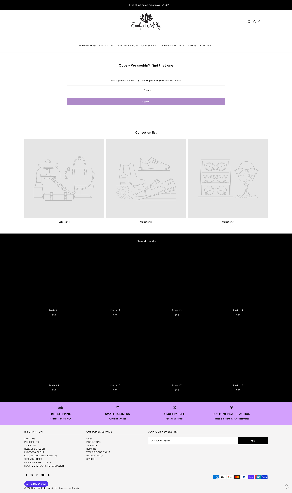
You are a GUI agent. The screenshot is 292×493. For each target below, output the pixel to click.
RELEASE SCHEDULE (35, 449)
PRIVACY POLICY (95, 455)
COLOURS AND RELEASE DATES (40, 455)
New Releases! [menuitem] (87, 45)
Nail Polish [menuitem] (106, 45)
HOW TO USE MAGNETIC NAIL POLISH (44, 466)
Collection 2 (146, 222)
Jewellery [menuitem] (167, 45)
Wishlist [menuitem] (192, 45)
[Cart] (259, 21)
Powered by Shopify (69, 488)
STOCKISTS (30, 445)
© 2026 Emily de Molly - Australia (40, 488)
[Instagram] (32, 475)
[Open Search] (249, 21)
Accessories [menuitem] (148, 45)
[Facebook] (26, 475)
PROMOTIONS (93, 442)
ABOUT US (29, 438)
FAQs (89, 438)
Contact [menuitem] (205, 45)
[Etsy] (49, 475)
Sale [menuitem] (181, 45)
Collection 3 (228, 222)
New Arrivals (146, 241)
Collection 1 (64, 222)
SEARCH (90, 459)
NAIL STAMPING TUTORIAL (38, 462)
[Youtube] (43, 475)
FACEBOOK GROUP (34, 452)
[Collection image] (64, 178)
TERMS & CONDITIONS (98, 452)
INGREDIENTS (31, 442)
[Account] (254, 21)
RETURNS (91, 449)
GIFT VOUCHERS (33, 459)
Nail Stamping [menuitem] (126, 45)
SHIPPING (91, 445)
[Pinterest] (37, 475)
